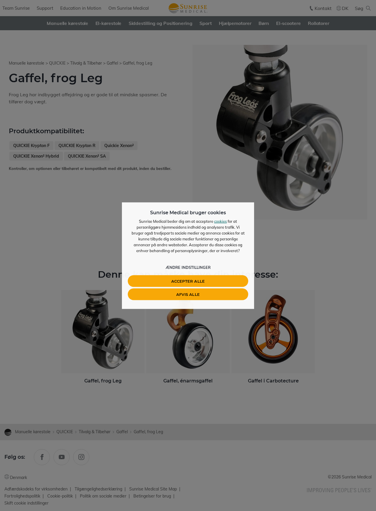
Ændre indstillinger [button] (188, 267)
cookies (220, 221)
